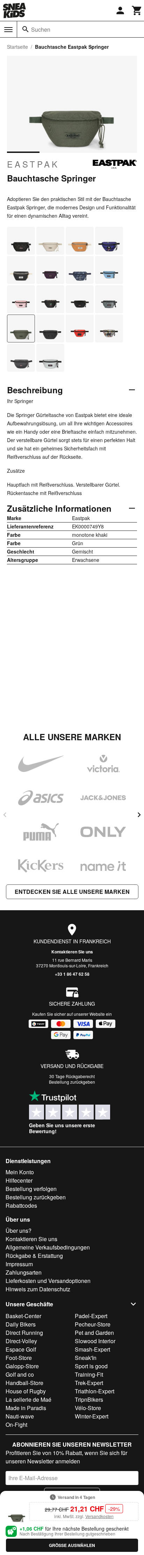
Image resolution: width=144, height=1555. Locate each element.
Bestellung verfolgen (31, 1189)
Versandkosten (99, 1516)
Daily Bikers (21, 1324)
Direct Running (24, 1333)
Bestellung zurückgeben (72, 1082)
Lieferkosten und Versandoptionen (48, 1281)
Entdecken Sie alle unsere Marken (72, 892)
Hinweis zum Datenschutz (38, 1289)
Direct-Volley (21, 1341)
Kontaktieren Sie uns (72, 951)
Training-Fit (89, 1374)
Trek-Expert (89, 1383)
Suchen (40, 29)
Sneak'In (85, 1358)
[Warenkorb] (137, 10)
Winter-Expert (91, 1416)
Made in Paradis (26, 1408)
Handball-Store (24, 1383)
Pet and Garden (94, 1333)
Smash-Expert (92, 1349)
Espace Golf (21, 1349)
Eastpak (33, 164)
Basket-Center (23, 1316)
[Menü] (8, 29)
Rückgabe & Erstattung (34, 1256)
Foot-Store (19, 1358)
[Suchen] (25, 29)
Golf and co (20, 1374)
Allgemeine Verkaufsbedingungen (48, 1247)
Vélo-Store (88, 1408)
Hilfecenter (19, 1180)
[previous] (5, 815)
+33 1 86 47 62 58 (72, 974)
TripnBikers (89, 1399)
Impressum (19, 1264)
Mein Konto (20, 1172)
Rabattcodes (21, 1205)
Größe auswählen (72, 1545)
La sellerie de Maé (28, 1399)
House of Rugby (26, 1391)
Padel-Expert (91, 1316)
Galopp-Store (22, 1366)
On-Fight (16, 1425)
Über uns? (18, 1231)
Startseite (17, 46)
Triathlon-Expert (94, 1391)
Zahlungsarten (24, 1272)
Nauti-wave (20, 1416)
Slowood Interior (95, 1341)
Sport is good (91, 1366)
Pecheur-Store (92, 1324)
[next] (139, 815)
